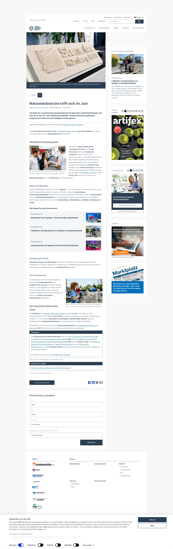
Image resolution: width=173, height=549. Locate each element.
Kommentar (33, 420)
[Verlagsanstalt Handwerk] (44, 499)
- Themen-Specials (45, 108)
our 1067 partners (21, 522)
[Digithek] (44, 506)
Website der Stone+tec (62, 355)
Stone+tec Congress (89, 173)
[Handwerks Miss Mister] (44, 475)
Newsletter (107, 17)
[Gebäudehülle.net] (44, 464)
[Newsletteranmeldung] (128, 241)
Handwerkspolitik (104, 28)
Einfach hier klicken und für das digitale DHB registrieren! (51, 368)
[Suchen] (139, 22)
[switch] (40, 545)
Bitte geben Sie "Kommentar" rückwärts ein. (43, 431)
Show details (87, 545)
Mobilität (116, 28)
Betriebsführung (90, 28)
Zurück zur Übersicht (42, 383)
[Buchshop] (44, 493)
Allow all (152, 520)
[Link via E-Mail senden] (100, 382)
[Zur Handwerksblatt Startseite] (35, 27)
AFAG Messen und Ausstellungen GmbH (84, 337)
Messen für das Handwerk (73, 125)
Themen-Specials (138, 28)
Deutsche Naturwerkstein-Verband (55, 339)
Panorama (125, 28)
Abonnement (117, 17)
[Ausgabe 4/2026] (128, 137)
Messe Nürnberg (65, 131)
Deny (152, 525)
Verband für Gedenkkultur (64, 344)
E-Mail (31, 410)
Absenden (91, 442)
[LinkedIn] (93, 382)
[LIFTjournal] (44, 487)
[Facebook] (89, 382)
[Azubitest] (44, 481)
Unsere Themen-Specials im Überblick (127, 211)
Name (31, 400)
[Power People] (44, 470)
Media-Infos (127, 17)
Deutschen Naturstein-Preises (53, 314)
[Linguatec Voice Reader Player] (40, 95)
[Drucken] (96, 382)
